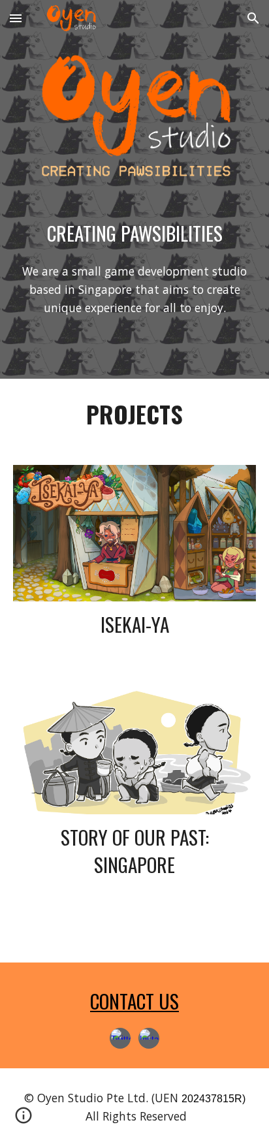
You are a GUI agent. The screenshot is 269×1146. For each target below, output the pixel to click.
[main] (134, 233)
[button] (15, 18)
